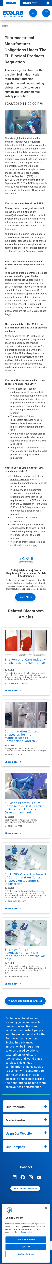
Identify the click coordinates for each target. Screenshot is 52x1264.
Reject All (26, 1247)
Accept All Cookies (25, 1239)
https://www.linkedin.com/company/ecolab (14, 1177)
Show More (11, 690)
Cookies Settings (25, 1254)
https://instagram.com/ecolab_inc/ (31, 1177)
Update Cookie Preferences (25, 1188)
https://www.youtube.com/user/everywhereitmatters (39, 1177)
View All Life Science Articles (25, 1001)
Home (5, 26)
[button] (33, 13)
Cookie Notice (26, 1232)
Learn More (25, 597)
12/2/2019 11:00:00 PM (24, 103)
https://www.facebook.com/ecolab (23, 1177)
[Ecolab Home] (12, 14)
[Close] (46, 1208)
